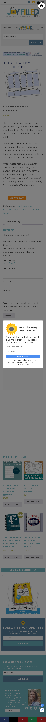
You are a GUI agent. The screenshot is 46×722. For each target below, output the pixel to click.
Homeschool (9, 209)
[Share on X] (13, 719)
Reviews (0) (13, 221)
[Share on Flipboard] (41, 719)
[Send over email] (32, 719)
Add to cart (17, 197)
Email (6, 290)
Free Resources (24, 206)
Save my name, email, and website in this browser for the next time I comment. (21, 307)
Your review (10, 268)
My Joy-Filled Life (23, 12)
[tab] (13, 222)
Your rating (10, 260)
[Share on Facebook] (4, 719)
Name (7, 281)
